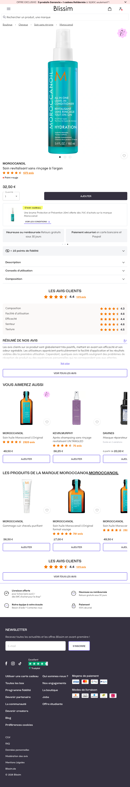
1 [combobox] (5, 196)
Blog (8, 718)
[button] (65, 2)
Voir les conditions (36, 222)
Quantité (9, 192)
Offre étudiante (52, 704)
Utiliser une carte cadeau (21, 676)
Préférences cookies (19, 725)
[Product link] (26, 417)
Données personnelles (17, 749)
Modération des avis (16, 756)
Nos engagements (54, 683)
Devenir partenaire (18, 697)
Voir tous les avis (65, 373)
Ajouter (85, 196)
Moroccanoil (14, 163)
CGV (7, 737)
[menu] (8, 9)
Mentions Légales (15, 762)
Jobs (45, 697)
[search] (4, 17)
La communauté (15, 704)
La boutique (50, 690)
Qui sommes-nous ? (55, 676)
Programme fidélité (18, 690)
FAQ (7, 743)
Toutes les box (14, 683)
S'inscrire (79, 646)
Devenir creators (16, 711)
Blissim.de (10, 768)
